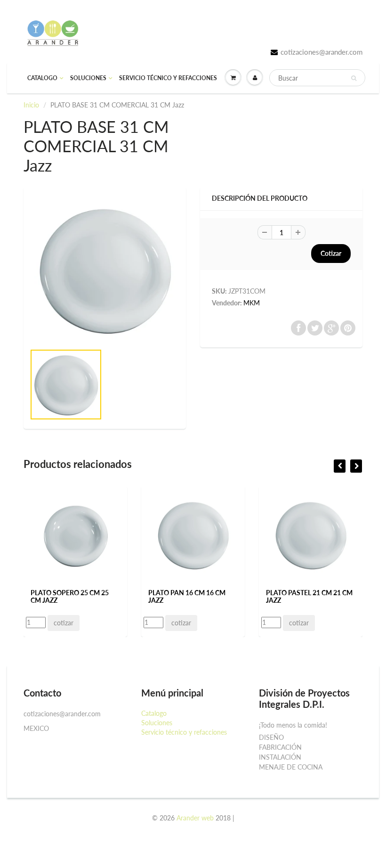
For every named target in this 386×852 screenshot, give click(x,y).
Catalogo (42, 78)
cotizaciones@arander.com (321, 52)
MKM (251, 303)
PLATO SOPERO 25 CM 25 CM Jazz (70, 596)
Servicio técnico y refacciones (168, 78)
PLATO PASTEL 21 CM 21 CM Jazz (309, 596)
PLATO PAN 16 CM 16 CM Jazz (186, 596)
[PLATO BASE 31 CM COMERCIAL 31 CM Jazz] (105, 269)
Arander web (195, 818)
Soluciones (88, 78)
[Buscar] (354, 78)
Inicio (31, 105)
